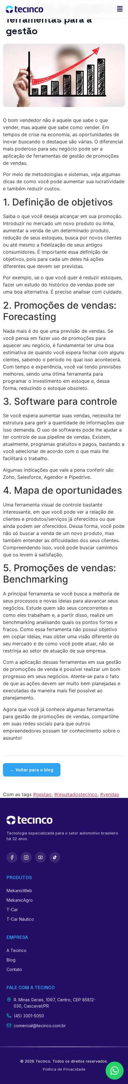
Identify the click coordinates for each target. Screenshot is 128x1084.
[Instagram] (26, 857)
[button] (119, 9)
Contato (14, 969)
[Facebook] (12, 857)
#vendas (109, 794)
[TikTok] (54, 857)
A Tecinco (16, 950)
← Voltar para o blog (31, 769)
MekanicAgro (20, 900)
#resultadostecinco (75, 794)
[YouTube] (40, 857)
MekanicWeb (19, 890)
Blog (11, 959)
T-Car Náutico (20, 919)
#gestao (42, 794)
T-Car (12, 909)
